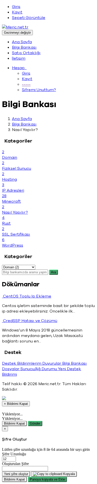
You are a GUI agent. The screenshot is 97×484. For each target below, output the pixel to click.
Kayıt (17, 12)
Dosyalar (11, 369)
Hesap (19, 68)
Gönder (35, 423)
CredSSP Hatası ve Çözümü (29, 320)
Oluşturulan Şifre (15, 464)
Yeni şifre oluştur (16, 474)
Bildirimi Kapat (14, 423)
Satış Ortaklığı (26, 53)
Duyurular (52, 363)
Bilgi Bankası (24, 47)
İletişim (18, 58)
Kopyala (68, 474)
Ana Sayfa (22, 42)
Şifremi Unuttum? (39, 90)
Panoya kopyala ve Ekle (47, 479)
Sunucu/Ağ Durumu (39, 369)
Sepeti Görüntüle (28, 17)
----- (26, 84)
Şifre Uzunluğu (14, 454)
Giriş (16, 6)
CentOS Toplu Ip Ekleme (26, 296)
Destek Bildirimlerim (22, 363)
